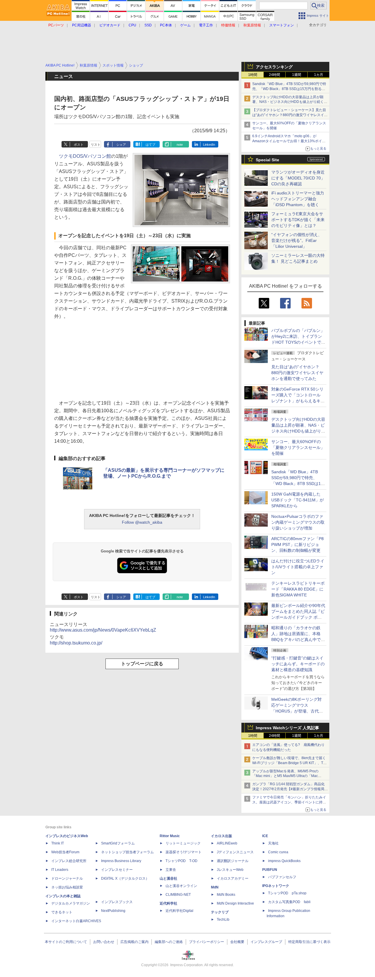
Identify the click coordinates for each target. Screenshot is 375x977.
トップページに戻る (142, 663)
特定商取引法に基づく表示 (309, 942)
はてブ (150, 144)
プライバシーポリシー (206, 942)
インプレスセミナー (117, 870)
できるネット (61, 912)
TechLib (223, 919)
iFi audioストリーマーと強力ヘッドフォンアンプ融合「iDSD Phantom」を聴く (297, 199)
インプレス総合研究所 (68, 861)
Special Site (267, 159)
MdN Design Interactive (235, 903)
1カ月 (318, 75)
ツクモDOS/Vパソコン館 (85, 156)
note (180, 144)
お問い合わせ (103, 942)
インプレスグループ (266, 942)
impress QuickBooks (284, 861)
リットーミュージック (183, 843)
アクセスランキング (274, 67)
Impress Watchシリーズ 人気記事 (287, 727)
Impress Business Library (121, 861)
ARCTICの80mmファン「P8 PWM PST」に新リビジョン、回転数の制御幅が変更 (297, 544)
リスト (95, 144)
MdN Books (226, 895)
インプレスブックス (117, 902)
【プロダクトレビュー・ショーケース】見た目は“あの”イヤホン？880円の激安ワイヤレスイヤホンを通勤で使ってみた (290, 115)
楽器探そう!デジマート (184, 852)
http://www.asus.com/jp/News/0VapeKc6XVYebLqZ (103, 629)
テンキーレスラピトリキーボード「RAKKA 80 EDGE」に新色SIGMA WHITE (298, 589)
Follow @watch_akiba (142, 522)
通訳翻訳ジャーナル (232, 861)
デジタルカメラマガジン (70, 903)
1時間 (252, 75)
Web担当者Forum (65, 852)
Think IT (57, 843)
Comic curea (278, 852)
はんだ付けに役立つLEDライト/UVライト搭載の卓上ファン (297, 567)
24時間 (274, 75)
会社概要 (237, 942)
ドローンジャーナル (67, 878)
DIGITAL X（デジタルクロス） (125, 878)
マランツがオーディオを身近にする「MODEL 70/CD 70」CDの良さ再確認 (298, 178)
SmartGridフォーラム (118, 843)
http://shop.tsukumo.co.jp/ (76, 642)
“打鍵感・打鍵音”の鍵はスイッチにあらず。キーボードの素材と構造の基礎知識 (298, 664)
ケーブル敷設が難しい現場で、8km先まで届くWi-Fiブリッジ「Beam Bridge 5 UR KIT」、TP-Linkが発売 (289, 763)
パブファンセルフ (282, 877)
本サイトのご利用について (66, 942)
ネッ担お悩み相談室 (67, 887)
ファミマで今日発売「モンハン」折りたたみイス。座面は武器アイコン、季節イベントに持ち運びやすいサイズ (289, 802)
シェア (121, 144)
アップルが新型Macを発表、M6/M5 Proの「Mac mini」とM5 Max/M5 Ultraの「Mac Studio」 (285, 776)
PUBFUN (269, 870)
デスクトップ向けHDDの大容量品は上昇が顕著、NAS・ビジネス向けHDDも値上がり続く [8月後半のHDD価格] (290, 102)
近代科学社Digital (179, 911)
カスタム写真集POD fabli (289, 902)
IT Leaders (59, 870)
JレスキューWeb (230, 870)
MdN (215, 887)
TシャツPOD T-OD (181, 861)
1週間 (296, 75)
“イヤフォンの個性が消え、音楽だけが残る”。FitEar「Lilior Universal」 (296, 240)
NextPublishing (113, 911)
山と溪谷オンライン (181, 886)
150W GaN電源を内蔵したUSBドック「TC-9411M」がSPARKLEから (297, 500)
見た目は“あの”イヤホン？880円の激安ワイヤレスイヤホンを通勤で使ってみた (297, 372)
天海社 (273, 843)
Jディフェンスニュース (235, 852)
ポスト (78, 144)
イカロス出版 (221, 836)
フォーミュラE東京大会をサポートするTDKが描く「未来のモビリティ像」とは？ (298, 219)
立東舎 (171, 870)
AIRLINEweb (227, 843)
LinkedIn (209, 144)
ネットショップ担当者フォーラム (127, 852)
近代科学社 (168, 903)
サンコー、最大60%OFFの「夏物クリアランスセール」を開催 (298, 447)
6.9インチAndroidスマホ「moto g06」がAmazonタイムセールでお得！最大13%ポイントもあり (288, 141)
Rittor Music (170, 836)
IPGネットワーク (275, 886)
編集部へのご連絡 (169, 942)
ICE (265, 836)
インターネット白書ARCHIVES (76, 921)
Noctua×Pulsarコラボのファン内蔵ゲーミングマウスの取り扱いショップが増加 (298, 522)
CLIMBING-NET (178, 895)
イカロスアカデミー (232, 878)
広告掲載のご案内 (134, 942)
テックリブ (220, 912)
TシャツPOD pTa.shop (287, 893)
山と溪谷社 (168, 878)
